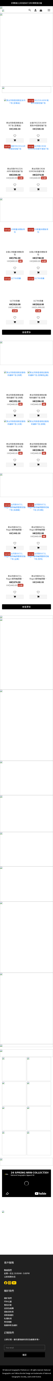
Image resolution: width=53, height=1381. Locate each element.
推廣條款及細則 (10, 1325)
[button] (26, 1183)
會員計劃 (8, 1305)
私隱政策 (8, 1318)
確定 (24, 1354)
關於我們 (8, 1298)
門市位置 (8, 1301)
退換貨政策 (9, 1311)
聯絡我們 (8, 1270)
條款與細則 (9, 1315)
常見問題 (8, 1321)
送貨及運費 (9, 1308)
